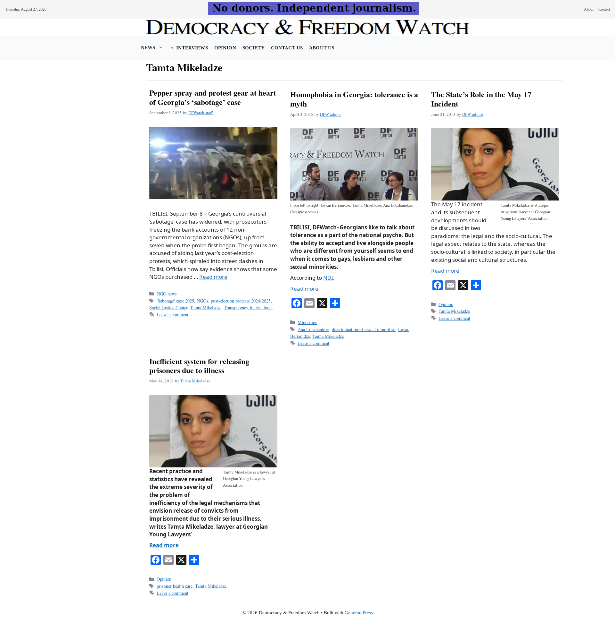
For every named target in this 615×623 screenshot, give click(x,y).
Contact (604, 9)
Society (253, 47)
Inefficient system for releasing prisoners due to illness (199, 365)
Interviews (192, 47)
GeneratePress (359, 612)
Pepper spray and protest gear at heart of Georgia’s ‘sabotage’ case (212, 97)
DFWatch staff (200, 112)
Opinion (225, 47)
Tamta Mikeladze (205, 307)
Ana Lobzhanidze (313, 329)
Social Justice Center (168, 307)
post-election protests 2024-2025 (241, 301)
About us (321, 47)
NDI (328, 277)
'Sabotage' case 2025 (175, 301)
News (148, 47)
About (589, 9)
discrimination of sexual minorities (364, 329)
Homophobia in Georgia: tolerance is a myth (354, 99)
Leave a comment (172, 315)
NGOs (202, 301)
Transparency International (248, 307)
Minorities (307, 322)
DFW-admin (330, 114)
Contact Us (287, 47)
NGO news (167, 294)
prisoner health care (175, 586)
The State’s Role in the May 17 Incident (481, 99)
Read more (213, 276)
